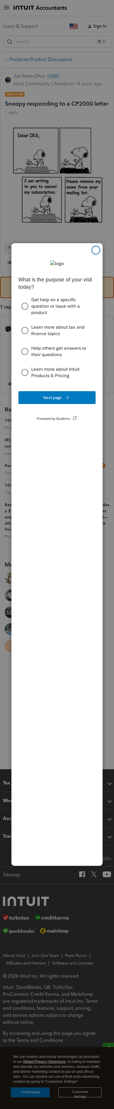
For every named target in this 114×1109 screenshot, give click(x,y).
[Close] (96, 250)
